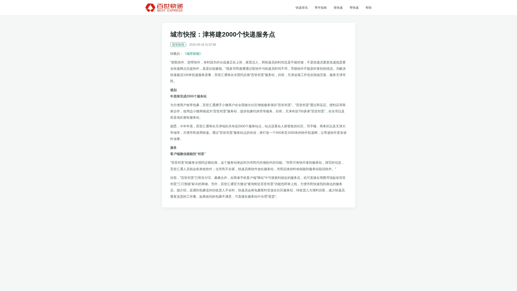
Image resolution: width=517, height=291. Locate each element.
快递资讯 (302, 7)
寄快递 (354, 7)
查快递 (338, 7)
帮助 (369, 7)
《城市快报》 (193, 53)
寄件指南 (321, 7)
